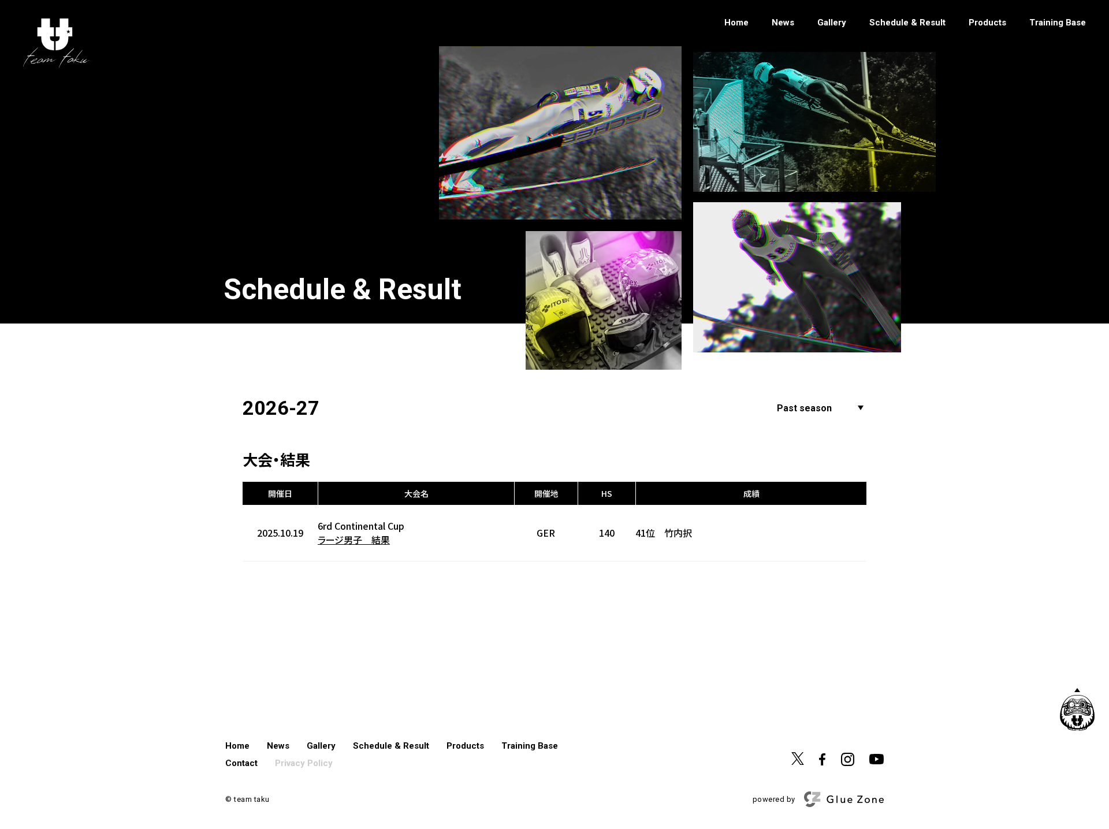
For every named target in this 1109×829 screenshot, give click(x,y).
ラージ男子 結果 (354, 540)
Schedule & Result (907, 22)
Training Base (1057, 22)
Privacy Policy (304, 763)
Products (987, 22)
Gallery (831, 22)
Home (736, 22)
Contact (241, 763)
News (783, 22)
